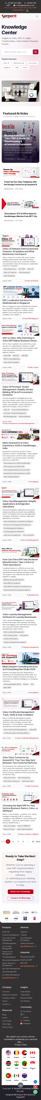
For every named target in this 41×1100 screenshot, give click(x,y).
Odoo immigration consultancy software (18, 521)
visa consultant (28, 535)
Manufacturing (19, 63)
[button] (20, 1085)
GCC (32, 684)
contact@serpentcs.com (25, 5)
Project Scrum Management (7, 953)
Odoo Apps (6, 1024)
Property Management (10, 935)
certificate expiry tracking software (16, 733)
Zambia (24, 1068)
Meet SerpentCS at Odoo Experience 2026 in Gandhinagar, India (19, 445)
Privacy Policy (7, 1027)
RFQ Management (10, 416)
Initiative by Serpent (9, 995)
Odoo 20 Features (10, 272)
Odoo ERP (7, 355)
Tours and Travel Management (8, 939)
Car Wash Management (11, 975)
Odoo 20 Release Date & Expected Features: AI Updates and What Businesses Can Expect (20, 251)
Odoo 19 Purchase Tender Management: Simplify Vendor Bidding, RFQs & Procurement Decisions (18, 390)
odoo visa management (12, 535)
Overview (6, 992)
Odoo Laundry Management (14, 632)
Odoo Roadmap (9, 276)
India (16, 1068)
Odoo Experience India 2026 (14, 466)
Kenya (8, 1068)
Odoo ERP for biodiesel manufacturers (17, 586)
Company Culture (8, 998)
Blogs (4, 1015)
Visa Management (9, 957)
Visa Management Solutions (14, 531)
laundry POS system (11, 639)
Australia (24, 1080)
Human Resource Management (8, 964)
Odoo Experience (10, 269)
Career (5, 1001)
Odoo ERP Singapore (31, 318)
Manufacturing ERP (27, 957)
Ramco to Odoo (9, 829)
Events (25, 684)
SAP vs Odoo (34, 367)
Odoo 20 (30, 269)
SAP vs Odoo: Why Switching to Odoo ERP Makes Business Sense (20, 339)
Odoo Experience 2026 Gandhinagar (17, 463)
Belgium (16, 1057)
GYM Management (9, 943)
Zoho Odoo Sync (28, 781)
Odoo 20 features (32, 281)
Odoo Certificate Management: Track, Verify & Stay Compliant (19, 713)
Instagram (26, 1023)
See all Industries (27, 966)
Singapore (7, 67)
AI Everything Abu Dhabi (12, 684)
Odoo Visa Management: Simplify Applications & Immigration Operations (19, 504)
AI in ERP (22, 269)
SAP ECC (16, 355)
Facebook (27, 1011)
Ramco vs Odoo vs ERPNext (29, 834)
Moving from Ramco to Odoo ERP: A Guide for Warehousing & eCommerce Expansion (17, 140)
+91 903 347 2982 (14, 3)
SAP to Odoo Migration (12, 359)
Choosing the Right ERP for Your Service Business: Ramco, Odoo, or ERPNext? (20, 808)
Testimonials (25, 995)
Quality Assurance (27, 943)
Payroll (25, 67)
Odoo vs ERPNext (24, 826)
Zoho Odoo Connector (12, 781)
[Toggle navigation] (37, 16)
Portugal (8, 1080)
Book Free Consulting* (21, 892)
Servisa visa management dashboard (17, 525)
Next (38, 841)
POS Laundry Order (11, 635)
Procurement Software (20, 410)
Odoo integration (24, 778)
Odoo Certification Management (15, 729)
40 (33, 841)
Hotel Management (9, 972)
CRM (16, 67)
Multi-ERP (7, 687)
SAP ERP (25, 355)
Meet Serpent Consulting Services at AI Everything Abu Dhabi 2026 (20, 668)
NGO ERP (23, 963)
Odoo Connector (9, 778)
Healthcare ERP (26, 960)
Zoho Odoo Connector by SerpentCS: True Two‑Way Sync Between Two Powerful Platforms (20, 760)
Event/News (34, 481)
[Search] (35, 51)
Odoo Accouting (9, 826)
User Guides (7, 1021)
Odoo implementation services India (17, 470)
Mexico (16, 1080)
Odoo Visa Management (30, 540)
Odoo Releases (24, 272)
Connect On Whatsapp (20, 898)
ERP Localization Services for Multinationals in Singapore (17, 301)
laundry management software (15, 642)
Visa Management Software (14, 528)
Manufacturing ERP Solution (14, 580)
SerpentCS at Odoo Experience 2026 (17, 473)
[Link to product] (6, 912)
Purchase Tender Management (15, 413)
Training (23, 935)
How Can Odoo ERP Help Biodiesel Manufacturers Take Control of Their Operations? (20, 562)
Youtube (26, 1020)
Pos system (24, 635)
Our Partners (25, 1001)
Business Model (26, 998)
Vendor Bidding (24, 416)
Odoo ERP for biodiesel (12, 583)
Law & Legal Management (7, 947)
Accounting (32, 63)
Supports (23, 932)
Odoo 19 (6, 63)
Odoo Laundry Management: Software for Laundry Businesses (19, 615)
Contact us (6, 1004)
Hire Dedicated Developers (26, 939)
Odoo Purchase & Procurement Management (19, 423)
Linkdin (25, 1017)
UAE (24, 1057)
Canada (32, 1057)
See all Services (27, 946)
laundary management (31, 647)
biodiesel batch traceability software (17, 590)
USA (8, 1057)
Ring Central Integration (11, 960)
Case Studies (25, 992)
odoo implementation (11, 362)
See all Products (9, 978)
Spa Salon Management (11, 968)
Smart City (6, 932)
